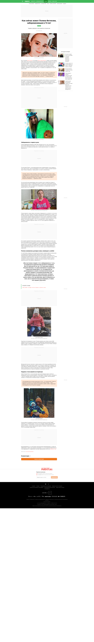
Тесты (48, 3)
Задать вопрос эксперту (60, 487)
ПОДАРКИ (64, 3)
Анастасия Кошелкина (29, 451)
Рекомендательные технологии (49, 487)
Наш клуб (54, 1)
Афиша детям (59, 3)
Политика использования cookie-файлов (36, 487)
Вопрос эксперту (53, 3)
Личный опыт (43, 3)
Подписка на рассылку (40, 472)
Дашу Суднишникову (42, 60)
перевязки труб (53, 448)
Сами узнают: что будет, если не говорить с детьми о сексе (34, 287)
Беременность (40, 1)
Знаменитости (37, 3)
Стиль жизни (31, 3)
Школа (49, 1)
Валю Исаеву (29, 60)
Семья (45, 1)
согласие (40, 473)
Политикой (39, 474)
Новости (33, 1)
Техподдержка (47, 488)
